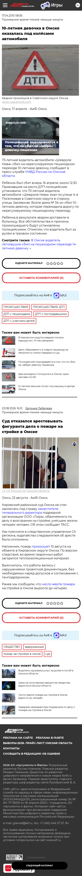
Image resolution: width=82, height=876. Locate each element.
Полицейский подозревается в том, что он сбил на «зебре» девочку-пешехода (47, 363)
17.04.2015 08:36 (12, 15)
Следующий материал (39, 865)
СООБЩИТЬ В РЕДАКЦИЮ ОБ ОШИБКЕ (31, 753)
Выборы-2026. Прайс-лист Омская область (37, 743)
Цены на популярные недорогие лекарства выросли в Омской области (44, 684)
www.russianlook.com (16, 102)
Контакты (11, 748)
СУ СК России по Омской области (26, 491)
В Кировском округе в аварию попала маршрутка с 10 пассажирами (41, 339)
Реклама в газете (50, 737)
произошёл (41, 546)
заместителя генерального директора (30, 511)
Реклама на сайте (18, 737)
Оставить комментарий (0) (41, 278)
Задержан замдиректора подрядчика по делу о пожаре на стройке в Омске (46, 708)
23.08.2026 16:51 (12, 408)
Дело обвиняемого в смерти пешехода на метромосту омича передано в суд (43, 351)
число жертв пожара (58, 584)
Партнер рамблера (36, 857)
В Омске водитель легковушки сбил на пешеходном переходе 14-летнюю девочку (39, 244)
